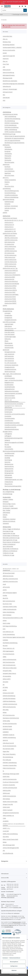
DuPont (4, 620)
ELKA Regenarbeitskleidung (10, 626)
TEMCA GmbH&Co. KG (8, 815)
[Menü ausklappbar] (2, 6)
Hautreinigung (8, 460)
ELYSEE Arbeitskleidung (10, 125)
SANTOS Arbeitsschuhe (10, 259)
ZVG (4, 850)
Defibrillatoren (8, 326)
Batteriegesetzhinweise (8, 75)
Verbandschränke (9, 347)
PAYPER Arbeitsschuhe (10, 266)
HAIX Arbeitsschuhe (9, 248)
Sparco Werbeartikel (8, 546)
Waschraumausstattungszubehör (13, 486)
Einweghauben (8, 315)
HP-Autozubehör (7, 676)
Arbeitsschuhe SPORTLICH (11, 270)
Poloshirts (7, 182)
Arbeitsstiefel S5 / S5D (10, 231)
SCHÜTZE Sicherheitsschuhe (10, 787)
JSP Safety (5, 687)
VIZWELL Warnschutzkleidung (10, 834)
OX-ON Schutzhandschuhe (9, 746)
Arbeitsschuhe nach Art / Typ (10, 268)
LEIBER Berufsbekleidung (9, 701)
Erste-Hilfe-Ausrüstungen (9, 322)
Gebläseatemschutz (9, 389)
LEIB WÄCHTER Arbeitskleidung (12, 118)
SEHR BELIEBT (6, 97)
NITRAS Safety (6, 720)
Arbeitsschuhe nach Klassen (10, 218)
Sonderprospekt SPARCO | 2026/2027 (12, 47)
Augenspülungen (9, 324)
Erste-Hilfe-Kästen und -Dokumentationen (11, 329)
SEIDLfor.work (6, 793)
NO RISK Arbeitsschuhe (10, 255)
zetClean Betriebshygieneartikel (11, 847)
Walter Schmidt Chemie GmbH (10, 839)
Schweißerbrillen (9, 420)
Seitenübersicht (7, 86)
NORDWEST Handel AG (8, 734)
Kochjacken (7, 204)
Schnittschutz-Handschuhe (11, 365)
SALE (4, 100)
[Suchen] (25, 10)
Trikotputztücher (9, 481)
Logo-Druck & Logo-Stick (9, 55)
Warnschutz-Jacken (9, 162)
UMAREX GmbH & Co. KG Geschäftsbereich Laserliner (13, 824)
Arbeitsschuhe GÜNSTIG (11, 290)
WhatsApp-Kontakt (7, 78)
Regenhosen (8, 173)
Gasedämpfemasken (10, 387)
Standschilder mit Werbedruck (10, 548)
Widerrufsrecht (6, 69)
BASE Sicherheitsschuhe (9, 601)
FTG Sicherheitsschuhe (8, 654)
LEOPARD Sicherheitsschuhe (10, 704)
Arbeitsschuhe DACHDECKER (12, 283)
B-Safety (5, 595)
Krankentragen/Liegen (10, 336)
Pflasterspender (9, 343)
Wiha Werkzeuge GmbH (9, 845)
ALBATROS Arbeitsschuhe (11, 240)
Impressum (5, 957)
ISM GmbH (5, 681)
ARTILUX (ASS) (6, 587)
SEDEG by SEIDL (7, 790)
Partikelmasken (8, 412)
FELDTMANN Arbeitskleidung (10, 642)
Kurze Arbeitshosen (9, 171)
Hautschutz (7, 462)
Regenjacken (8, 158)
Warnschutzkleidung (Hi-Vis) (12, 190)
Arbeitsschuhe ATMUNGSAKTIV (12, 275)
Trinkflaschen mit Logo (8, 555)
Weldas (4, 842)
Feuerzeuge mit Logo (8, 531)
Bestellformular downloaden (10, 81)
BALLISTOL (5, 598)
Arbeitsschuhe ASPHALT (11, 286)
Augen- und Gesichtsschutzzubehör (14, 380)
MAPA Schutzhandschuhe (9, 707)
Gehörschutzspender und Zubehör (13, 393)
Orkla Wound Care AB (8, 743)
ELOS (4, 629)
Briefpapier (6, 501)
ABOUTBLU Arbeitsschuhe (11, 237)
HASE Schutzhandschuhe (9, 665)
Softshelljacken (8, 149)
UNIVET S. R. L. (6, 828)
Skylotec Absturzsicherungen (10, 801)
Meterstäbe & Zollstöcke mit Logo (11, 537)
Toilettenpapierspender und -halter (13, 479)
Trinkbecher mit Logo (8, 553)
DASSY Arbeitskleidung (10, 116)
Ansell (4, 584)
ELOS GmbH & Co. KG (8, 631)
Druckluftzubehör (9, 384)
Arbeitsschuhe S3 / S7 (10, 229)
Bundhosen (7, 166)
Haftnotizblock (6, 512)
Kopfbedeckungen (9, 201)
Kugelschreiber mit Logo (9, 533)
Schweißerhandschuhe (10, 369)
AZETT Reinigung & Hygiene (10, 592)
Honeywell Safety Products (9, 673)
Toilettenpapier (8, 477)
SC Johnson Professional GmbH (10, 782)
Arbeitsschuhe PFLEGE (10, 299)
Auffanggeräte (8, 433)
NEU (4, 94)
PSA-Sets (7, 444)
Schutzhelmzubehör (10, 418)
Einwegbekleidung (7, 311)
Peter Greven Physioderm (9, 754)
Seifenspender (8, 475)
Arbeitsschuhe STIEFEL (10, 288)
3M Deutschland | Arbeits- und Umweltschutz (11, 569)
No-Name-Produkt (7, 726)
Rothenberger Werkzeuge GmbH (11, 773)
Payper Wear (6, 751)
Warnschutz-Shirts (9, 186)
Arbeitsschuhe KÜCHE (10, 296)
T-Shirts (7, 184)
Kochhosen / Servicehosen (11, 206)
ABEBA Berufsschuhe (8, 576)
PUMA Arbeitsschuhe (10, 257)
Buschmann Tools (7, 603)
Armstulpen (8, 313)
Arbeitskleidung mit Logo (9, 134)
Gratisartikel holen (7, 36)
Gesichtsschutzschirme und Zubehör (14, 403)
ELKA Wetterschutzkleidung (11, 127)
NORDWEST (6, 732)
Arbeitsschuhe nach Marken (10, 233)
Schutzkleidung (7, 188)
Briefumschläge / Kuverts (9, 503)
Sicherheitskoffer (9, 449)
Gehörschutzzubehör (10, 397)
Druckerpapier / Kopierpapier (10, 508)
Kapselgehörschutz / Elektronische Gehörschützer (13, 406)
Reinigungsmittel (9, 471)
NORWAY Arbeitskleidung (9, 737)
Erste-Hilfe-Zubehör (9, 334)
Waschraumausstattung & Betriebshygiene (13, 451)
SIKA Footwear (6, 799)
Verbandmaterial (9, 345)
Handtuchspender (9, 455)
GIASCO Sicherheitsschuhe (9, 659)
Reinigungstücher (9, 473)
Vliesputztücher (8, 484)
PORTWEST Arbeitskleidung (11, 123)
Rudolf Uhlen (6, 776)
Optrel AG (5, 740)
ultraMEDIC (6, 821)
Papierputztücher (9, 468)
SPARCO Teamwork (7, 810)
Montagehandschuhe (10, 352)
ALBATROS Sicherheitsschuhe (10, 581)
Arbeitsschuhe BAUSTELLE (11, 281)
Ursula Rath (6, 831)
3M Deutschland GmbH (8, 573)
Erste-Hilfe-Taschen (9, 332)
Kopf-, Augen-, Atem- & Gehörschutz (12, 373)
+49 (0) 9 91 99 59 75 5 (12, 896)
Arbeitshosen (6, 164)
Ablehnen (14, 970)
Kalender (5, 514)
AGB (4, 67)
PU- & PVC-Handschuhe (10, 363)
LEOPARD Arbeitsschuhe (11, 251)
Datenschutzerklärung (14, 957)
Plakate (4, 517)
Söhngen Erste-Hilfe (8, 804)
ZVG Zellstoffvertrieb (8, 853)
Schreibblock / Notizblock (9, 519)
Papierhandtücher (9, 466)
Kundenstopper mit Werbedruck (11, 535)
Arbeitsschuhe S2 (9, 227)
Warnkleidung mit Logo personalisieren (14, 142)
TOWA (4, 818)
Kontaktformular (8, 927)
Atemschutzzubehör (10, 378)
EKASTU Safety (6, 623)
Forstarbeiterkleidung (10, 193)
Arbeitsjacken (6, 145)
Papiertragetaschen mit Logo (10, 540)
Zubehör (7, 210)
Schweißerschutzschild (10, 427)
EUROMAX (5, 640)
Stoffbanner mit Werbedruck (10, 551)
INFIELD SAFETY (7, 679)
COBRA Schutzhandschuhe (9, 609)
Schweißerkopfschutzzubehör (12, 422)
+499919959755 (10, 897)
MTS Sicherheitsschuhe (9, 715)
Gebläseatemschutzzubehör (12, 391)
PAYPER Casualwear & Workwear (13, 131)
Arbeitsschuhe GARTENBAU (11, 294)
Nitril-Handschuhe (9, 360)
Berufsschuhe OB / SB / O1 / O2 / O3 (14, 220)
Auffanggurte (8, 436)
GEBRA (4, 656)
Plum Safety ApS (7, 759)
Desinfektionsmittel (9, 453)
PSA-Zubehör (8, 446)
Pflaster (6, 341)
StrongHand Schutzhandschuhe (11, 812)
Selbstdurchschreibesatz (9, 521)
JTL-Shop (16, 974)
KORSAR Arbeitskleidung (9, 695)
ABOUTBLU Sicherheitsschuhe (10, 578)
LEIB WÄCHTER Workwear (9, 698)
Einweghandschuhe (9, 367)
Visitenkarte (6, 523)
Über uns (5, 39)
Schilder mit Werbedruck (9, 544)
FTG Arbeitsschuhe (9, 244)
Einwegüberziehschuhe (10, 319)
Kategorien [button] (4, 861)
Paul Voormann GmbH (8, 748)
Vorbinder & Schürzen (10, 208)
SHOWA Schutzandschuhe (9, 796)
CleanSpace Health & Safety (10, 606)
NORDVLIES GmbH (7, 729)
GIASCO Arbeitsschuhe (10, 246)
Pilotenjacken (8, 155)
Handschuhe (6, 349)
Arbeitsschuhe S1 (9, 222)
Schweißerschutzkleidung (11, 195)
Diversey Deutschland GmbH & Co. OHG (13, 617)
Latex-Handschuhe (9, 358)
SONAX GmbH (6, 807)
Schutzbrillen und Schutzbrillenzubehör (15, 414)
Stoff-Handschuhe (9, 356)
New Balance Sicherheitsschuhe (11, 718)
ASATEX (5, 590)
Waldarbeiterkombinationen (12, 429)
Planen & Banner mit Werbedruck (11, 542)
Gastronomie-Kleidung (8, 199)
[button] (19, 6)
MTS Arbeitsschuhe (9, 253)
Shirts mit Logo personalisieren (12, 140)
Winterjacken (8, 160)
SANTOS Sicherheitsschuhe (10, 779)
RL (3, 771)
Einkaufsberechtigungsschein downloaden (13, 83)
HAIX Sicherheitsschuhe (9, 662)
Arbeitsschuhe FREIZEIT (10, 303)
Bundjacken (8, 151)
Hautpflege (7, 457)
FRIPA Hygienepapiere (8, 651)
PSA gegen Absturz (7, 431)
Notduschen (8, 339)
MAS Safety (5, 709)
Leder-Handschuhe (9, 354)
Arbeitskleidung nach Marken (10, 114)
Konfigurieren (14, 966)
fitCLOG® (5, 645)
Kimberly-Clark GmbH (8, 693)
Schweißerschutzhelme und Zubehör (14, 425)
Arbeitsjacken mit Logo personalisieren (14, 138)
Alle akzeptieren (14, 961)
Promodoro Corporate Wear (10, 765)
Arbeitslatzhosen (9, 169)
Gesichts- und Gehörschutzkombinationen (12, 400)
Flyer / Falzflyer (6, 510)
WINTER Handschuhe (10, 371)
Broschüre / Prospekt (8, 506)
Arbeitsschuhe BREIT (10, 277)
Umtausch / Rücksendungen (10, 89)
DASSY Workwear (7, 615)
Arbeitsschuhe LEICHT (10, 272)
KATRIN (5, 690)
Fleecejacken (8, 147)
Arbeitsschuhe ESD (9, 279)
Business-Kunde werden (9, 50)
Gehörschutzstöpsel (10, 395)
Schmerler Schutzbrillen (9, 785)
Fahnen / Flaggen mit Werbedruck (11, 529)
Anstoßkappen (8, 376)
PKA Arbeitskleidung (10, 121)
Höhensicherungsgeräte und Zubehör (14, 442)
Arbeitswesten (8, 153)
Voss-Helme (6, 836)
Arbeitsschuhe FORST (10, 292)
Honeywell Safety (7, 670)
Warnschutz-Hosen (9, 175)
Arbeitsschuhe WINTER (10, 301)
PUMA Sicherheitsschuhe (9, 768)
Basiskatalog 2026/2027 (8, 44)
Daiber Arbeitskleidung (8, 612)
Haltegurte (7, 440)
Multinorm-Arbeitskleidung (11, 197)
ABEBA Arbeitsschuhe (10, 235)
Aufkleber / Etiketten (8, 499)
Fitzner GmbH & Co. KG (8, 648)
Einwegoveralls (8, 317)
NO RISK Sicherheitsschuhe (10, 723)
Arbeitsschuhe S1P (9, 224)
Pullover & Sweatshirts (10, 179)
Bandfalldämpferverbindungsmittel (13, 438)
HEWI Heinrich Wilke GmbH (9, 668)
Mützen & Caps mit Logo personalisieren (15, 136)
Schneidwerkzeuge (7, 494)
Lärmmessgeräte (9, 409)
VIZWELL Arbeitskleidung (11, 129)
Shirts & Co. (6, 177)
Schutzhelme (8, 416)
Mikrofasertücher (9, 464)
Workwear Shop (7, 42)
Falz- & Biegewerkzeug (8, 491)
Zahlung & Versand (7, 92)
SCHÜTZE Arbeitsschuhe (11, 261)
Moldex (4, 712)
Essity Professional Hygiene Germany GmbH (14, 637)
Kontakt (5, 53)
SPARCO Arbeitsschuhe (10, 264)
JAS (3, 684)
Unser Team (6, 64)
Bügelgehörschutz (9, 382)
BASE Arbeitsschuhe (10, 242)
